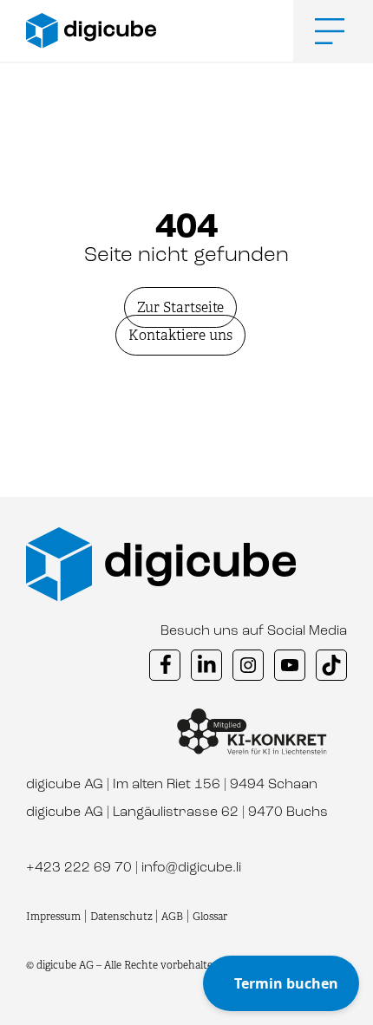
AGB (172, 917)
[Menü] (316, 31)
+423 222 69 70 (79, 868)
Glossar (210, 917)
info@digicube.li (191, 868)
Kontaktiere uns (180, 335)
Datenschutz (122, 917)
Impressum (53, 917)
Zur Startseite (180, 307)
